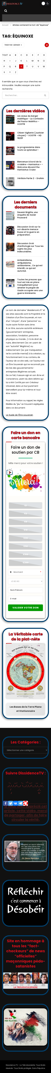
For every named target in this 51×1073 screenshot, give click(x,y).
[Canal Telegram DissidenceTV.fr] (20, 803)
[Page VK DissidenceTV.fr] (15, 803)
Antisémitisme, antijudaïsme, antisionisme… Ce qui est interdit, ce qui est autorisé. (29, 265)
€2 (25, 513)
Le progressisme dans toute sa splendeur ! (28, 148)
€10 (25, 529)
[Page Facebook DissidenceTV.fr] (5, 803)
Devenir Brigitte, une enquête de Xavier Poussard (27, 215)
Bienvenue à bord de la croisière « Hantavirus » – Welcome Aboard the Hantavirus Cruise (30, 165)
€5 (25, 521)
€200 (25, 562)
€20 (25, 538)
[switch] (45, 3)
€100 (25, 554)
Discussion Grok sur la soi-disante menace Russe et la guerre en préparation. (28, 230)
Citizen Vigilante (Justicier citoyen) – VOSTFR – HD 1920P (30, 135)
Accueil (5, 25)
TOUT (4, 55)
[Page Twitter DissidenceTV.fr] (10, 803)
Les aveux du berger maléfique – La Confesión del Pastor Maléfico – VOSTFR (30, 120)
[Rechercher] (5, 10)
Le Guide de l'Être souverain (19, 415)
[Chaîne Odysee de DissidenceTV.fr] (25, 803)
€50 (25, 546)
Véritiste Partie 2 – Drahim (30, 178)
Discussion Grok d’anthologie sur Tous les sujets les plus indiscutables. (30, 247)
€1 (25, 505)
